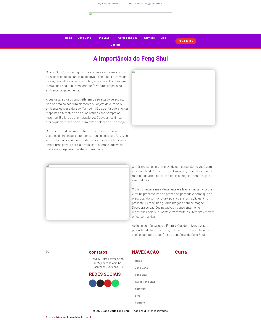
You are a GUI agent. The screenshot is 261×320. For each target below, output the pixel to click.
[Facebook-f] (93, 283)
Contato (116, 44)
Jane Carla (84, 37)
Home (68, 37)
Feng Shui (103, 37)
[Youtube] (108, 283)
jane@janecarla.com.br (154, 3)
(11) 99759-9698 (112, 3)
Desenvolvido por (68, 317)
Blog (163, 37)
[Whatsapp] (115, 283)
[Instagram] (100, 283)
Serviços (149, 37)
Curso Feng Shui (128, 37)
